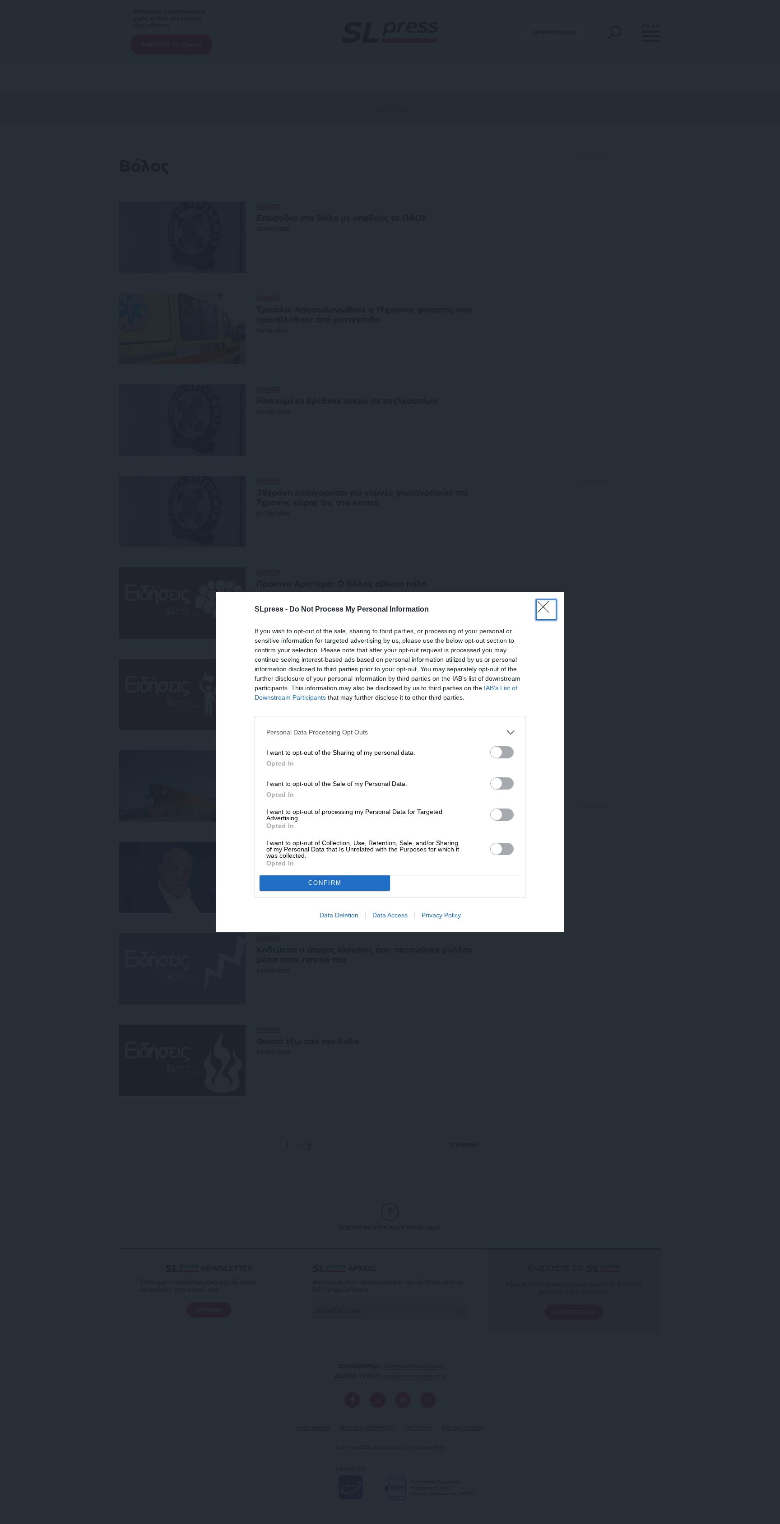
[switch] (502, 752)
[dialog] (390, 762)
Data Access (390, 915)
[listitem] (390, 732)
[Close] (546, 609)
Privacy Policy (441, 915)
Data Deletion (339, 915)
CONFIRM (325, 882)
